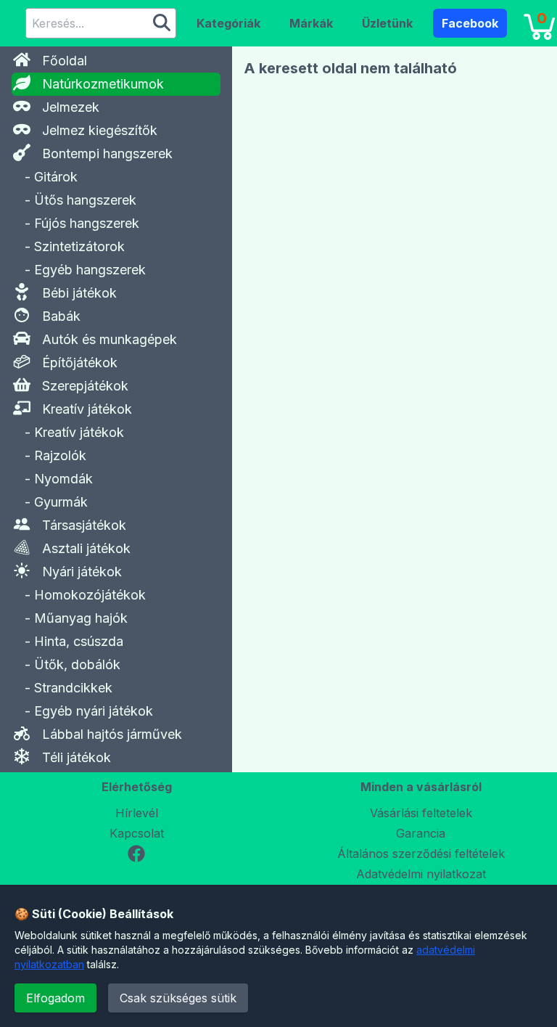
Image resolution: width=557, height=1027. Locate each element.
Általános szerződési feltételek (421, 853)
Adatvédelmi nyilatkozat (421, 874)
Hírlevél (136, 813)
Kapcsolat (137, 833)
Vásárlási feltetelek (421, 813)
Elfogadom (55, 998)
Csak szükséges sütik (178, 998)
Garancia (420, 833)
